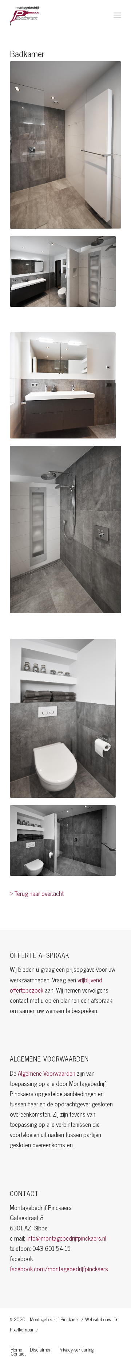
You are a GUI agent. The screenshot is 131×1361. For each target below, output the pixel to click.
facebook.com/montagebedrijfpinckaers (59, 1269)
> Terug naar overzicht (37, 893)
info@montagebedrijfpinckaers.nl (66, 1238)
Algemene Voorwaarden (46, 1073)
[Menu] (117, 14)
